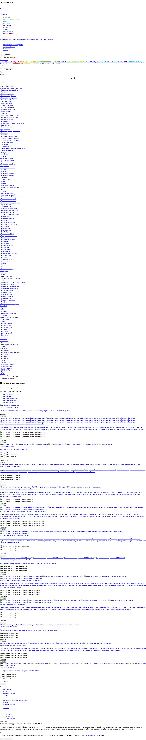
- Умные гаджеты (5, 146)
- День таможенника (6, 245)
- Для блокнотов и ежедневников (10, 352)
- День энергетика (5, 255)
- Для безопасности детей (8, 199)
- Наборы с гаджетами (7, 94)
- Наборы (3, 92)
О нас (45, 40)
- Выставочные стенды (7, 269)
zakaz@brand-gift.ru (9, 718)
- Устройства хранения (7, 150)
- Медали (3, 170)
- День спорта (4, 242)
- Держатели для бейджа (7, 164)
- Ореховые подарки (6, 106)
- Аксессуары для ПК (6, 119)
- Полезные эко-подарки (7, 109)
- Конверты (3, 273)
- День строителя (5, 244)
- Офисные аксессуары (7, 296)
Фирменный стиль (9, 47)
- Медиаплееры (5, 129)
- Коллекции (3, 339)
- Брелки (2, 265)
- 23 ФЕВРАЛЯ (4, 319)
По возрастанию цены (10, 398)
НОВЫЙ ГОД (4, 154)
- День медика (4, 226)
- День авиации (5, 216)
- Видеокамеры (5, 121)
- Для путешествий (6, 333)
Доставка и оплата (25, 40)
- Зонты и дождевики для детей (10, 203)
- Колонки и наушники (7, 127)
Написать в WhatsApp (12, 40)
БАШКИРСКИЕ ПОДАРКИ (8, 86)
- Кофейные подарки (6, 102)
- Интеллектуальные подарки (9, 288)
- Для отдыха (4, 331)
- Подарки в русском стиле (8, 300)
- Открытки (3, 177)
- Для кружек (4, 354)
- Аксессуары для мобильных (9, 117)
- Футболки (3, 315)
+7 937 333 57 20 (8, 717)
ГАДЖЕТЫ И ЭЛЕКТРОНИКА (9, 115)
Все (1, 84)
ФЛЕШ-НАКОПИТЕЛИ (7, 64)
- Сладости (3, 113)
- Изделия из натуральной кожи (10, 90)
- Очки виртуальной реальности (10, 131)
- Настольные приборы (7, 176)
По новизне (7, 396)
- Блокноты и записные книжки (9, 162)
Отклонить (3, 739)
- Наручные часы (5, 292)
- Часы (2, 189)
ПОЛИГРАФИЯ (124, 62)
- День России (4, 238)
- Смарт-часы (4, 144)
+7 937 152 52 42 (8, 715)
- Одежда (3, 308)
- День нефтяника (5, 230)
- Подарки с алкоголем (7, 107)
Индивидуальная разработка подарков (15, 700)
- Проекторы (4, 133)
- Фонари (3, 152)
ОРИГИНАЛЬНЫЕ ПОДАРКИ (47, 64)
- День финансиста (6, 249)
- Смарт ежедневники (7, 142)
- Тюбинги (3, 156)
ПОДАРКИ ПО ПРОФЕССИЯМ (9, 214)
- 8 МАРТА (3, 321)
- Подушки (3, 312)
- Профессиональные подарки (9, 187)
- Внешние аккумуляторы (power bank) (12, 123)
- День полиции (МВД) (7, 234)
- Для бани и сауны (6, 327)
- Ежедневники (4, 166)
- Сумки (2, 347)
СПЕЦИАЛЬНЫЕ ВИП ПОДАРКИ (10, 279)
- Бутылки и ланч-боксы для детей (10, 197)
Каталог (2, 40)
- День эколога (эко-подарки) (9, 253)
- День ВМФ (3, 220)
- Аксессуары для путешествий (9, 286)
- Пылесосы (3, 135)
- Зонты (2, 337)
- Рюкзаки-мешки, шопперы (8, 314)
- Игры (2, 372)
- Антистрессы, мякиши (7, 160)
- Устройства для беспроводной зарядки (12, 148)
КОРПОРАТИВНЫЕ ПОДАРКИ (13, 45)
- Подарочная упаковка (7, 364)
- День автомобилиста (7, 218)
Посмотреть (3, 9)
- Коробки (3, 362)
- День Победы (4, 232)
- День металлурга (5, 228)
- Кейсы (2, 360)
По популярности (8, 394)
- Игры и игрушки (5, 205)
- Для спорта (4, 335)
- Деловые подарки (6, 323)
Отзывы (5, 702)
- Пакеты (2, 275)
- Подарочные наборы (7, 185)
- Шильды (3, 191)
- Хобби (2, 374)
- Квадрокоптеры (5, 125)
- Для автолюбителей (6, 325)
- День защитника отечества (8, 224)
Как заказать (7, 691)
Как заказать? (7, 27)
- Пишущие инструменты (8, 298)
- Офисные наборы (6, 179)
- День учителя (4, 247)
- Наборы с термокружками (8, 98)
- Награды (3, 172)
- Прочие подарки (5, 111)
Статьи (5, 29)
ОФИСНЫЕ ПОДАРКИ (7, 158)
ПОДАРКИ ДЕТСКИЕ (6, 193)
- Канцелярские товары (7, 168)
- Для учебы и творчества (8, 201)
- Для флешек (4, 358)
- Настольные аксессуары (8, 174)
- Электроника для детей (7, 212)
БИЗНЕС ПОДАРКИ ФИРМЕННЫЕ (11, 88)
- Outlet (2, 280)
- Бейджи (3, 263)
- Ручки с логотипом (6, 277)
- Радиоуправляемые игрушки (9, 137)
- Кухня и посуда (5, 341)
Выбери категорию (8, 378)
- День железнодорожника (8, 222)
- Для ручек (3, 356)
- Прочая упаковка (5, 368)
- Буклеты (3, 267)
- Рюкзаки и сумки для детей (9, 211)
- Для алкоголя (4, 350)
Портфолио (7, 25)
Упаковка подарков (9, 704)
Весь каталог (4, 60)
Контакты (50, 40)
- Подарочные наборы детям (9, 209)
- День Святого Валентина (8, 240)
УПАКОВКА (3, 349)
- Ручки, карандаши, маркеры (9, 345)
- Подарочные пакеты (7, 366)
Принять (10, 739)
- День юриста (4, 257)
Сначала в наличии (9, 402)
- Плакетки (3, 183)
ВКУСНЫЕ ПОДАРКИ (7, 100)
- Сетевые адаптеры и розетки (9, 139)
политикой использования (94, 736)
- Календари (4, 271)
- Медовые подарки (6, 104)
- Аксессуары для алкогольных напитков (12, 282)
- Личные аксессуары (6, 290)
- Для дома (3, 329)
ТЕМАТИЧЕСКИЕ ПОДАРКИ (9, 317)
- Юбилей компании (6, 259)
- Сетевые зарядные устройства (10, 141)
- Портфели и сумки (6, 302)
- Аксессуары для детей (7, 195)
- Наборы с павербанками (8, 96)
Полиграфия (7, 49)
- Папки (2, 181)
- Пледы (2, 310)
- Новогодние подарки (7, 294)
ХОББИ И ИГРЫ (5, 370)
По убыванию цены (9, 400)
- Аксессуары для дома (7, 284)
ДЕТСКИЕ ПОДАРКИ (93, 62)
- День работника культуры (8, 236)
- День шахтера (5, 251)
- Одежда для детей (6, 207)
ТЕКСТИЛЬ (63, 62)
